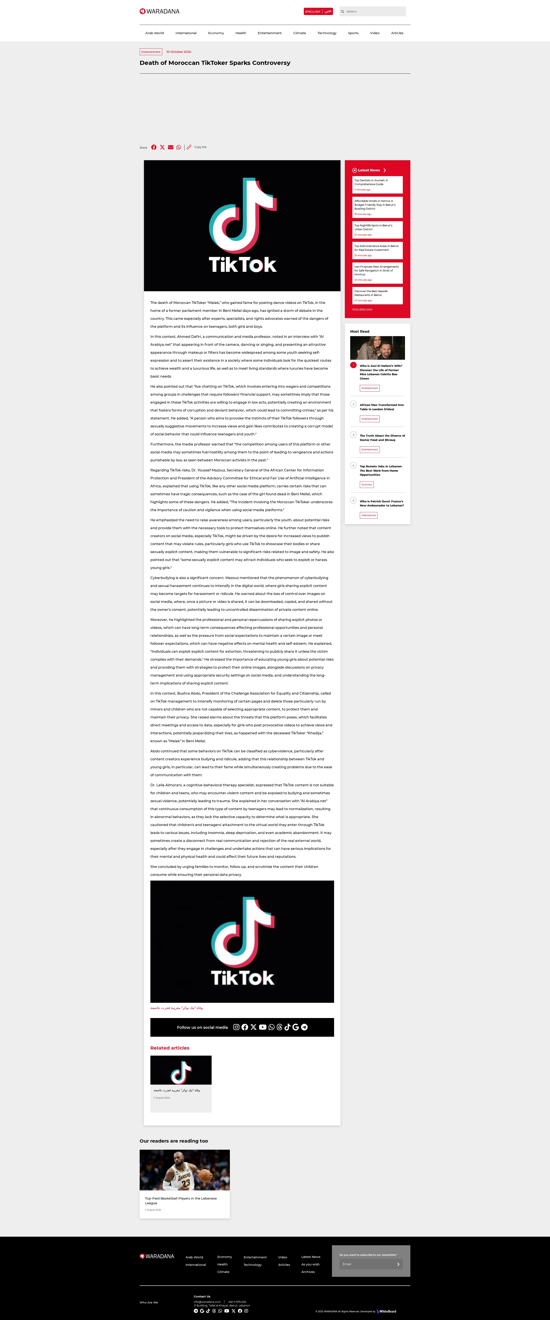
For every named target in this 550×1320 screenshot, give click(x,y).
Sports (353, 33)
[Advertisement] (275, 109)
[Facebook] (154, 147)
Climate (299, 33)
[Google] (295, 1027)
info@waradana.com (207, 1301)
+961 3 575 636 (237, 1301)
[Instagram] (236, 1027)
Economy (216, 33)
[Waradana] (159, 11)
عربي (328, 11)
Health (240, 33)
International (186, 33)
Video (375, 33)
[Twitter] (162, 147)
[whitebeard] (386, 1311)
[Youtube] (263, 1027)
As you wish (310, 1264)
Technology (327, 33)
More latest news (362, 309)
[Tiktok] (287, 1027)
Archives (308, 1272)
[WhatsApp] (272, 1027)
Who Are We (149, 1302)
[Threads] (280, 1027)
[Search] (342, 11)
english (312, 11)
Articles (397, 33)
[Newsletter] (398, 1264)
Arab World (154, 33)
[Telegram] (304, 1027)
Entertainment (270, 33)
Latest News (310, 1257)
